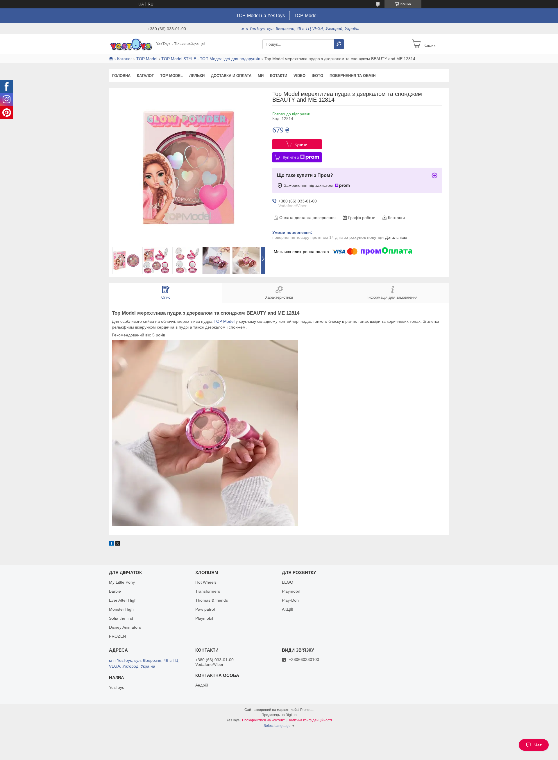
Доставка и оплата (231, 76)
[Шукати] (339, 44)
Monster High (121, 609)
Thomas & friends (211, 600)
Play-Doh (290, 600)
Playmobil (204, 618)
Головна (121, 76)
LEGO (287, 582)
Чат (538, 745)
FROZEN (117, 636)
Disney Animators (125, 627)
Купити (300, 144)
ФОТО (317, 76)
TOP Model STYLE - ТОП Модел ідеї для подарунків (210, 58)
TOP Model (146, 58)
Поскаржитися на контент (263, 720)
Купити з (291, 157)
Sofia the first (121, 618)
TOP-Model (306, 15)
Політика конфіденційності (309, 720)
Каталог (124, 58)
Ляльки (197, 76)
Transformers (207, 591)
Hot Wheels (206, 582)
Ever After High (123, 600)
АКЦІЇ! (287, 609)
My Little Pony (122, 582)
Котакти (278, 76)
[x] (117, 544)
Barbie (115, 591)
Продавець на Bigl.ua (279, 715)
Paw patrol (205, 609)
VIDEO (299, 76)
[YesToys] (131, 44)
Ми (261, 76)
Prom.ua (307, 710)
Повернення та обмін (352, 76)
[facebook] (111, 544)
